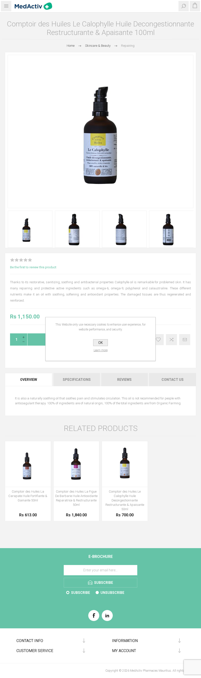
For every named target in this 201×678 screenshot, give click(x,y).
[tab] (29, 379)
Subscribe (80, 593)
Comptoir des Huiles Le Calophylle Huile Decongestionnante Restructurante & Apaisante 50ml (124, 500)
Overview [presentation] (28, 380)
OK (100, 343)
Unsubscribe (112, 593)
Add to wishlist (158, 339)
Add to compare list (171, 339)
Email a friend (184, 339)
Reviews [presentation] (124, 380)
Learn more (101, 350)
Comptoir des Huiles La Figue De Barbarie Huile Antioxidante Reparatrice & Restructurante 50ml (76, 498)
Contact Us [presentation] (173, 380)
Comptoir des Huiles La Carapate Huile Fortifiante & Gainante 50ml (27, 496)
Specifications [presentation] (77, 380)
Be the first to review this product (33, 267)
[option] (30, 229)
